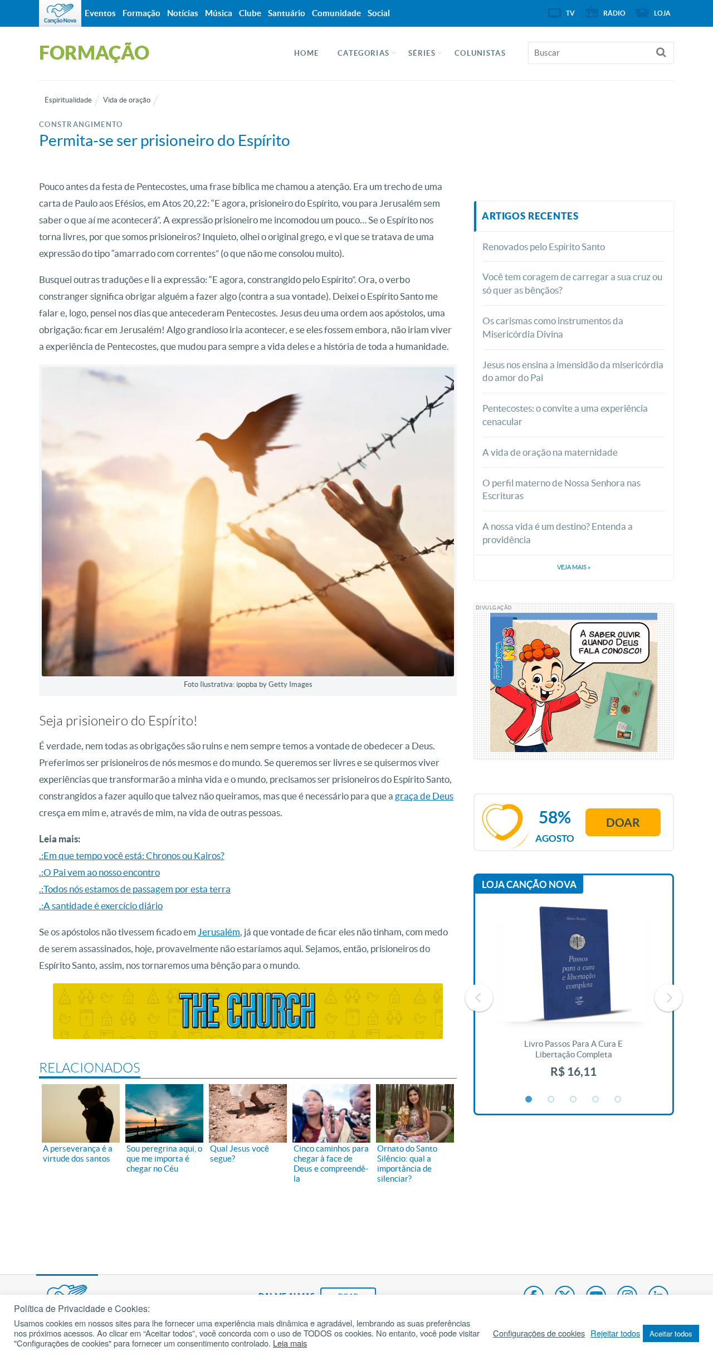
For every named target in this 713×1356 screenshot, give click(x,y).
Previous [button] (479, 998)
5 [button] (618, 1099)
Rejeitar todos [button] (615, 1333)
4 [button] (596, 1099)
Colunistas (480, 53)
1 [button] (529, 1099)
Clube (250, 13)
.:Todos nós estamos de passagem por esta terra (135, 889)
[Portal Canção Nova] (60, 13)
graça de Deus (424, 796)
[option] (573, 998)
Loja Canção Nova (529, 884)
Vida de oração (126, 100)
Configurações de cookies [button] (539, 1333)
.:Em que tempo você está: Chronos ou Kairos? (131, 855)
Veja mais (573, 567)
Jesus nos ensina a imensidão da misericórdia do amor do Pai (572, 371)
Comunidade (336, 13)
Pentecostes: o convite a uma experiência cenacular (565, 415)
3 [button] (573, 1099)
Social (379, 13)
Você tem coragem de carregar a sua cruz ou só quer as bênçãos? (572, 283)
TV (570, 13)
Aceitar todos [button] (670, 1333)
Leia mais (290, 1343)
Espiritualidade (68, 100)
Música (218, 13)
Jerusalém (219, 931)
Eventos (100, 13)
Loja (662, 13)
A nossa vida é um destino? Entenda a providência (557, 533)
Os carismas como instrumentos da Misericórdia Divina (552, 327)
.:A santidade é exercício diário (101, 905)
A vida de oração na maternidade (550, 452)
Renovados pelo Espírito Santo (543, 246)
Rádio (614, 13)
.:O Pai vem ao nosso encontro (99, 872)
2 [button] (551, 1099)
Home (306, 53)
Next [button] (668, 998)
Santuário (286, 13)
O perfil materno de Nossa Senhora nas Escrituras (561, 489)
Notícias (182, 13)
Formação (141, 13)
